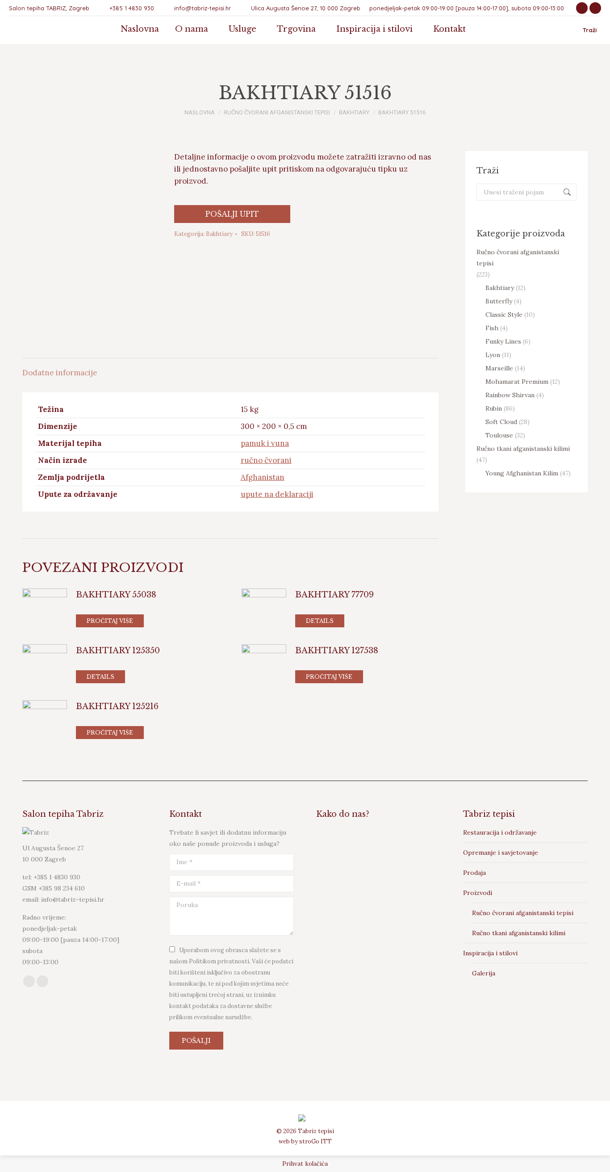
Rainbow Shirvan (510, 395)
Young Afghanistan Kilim (521, 473)
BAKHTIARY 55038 (116, 595)
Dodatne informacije (59, 373)
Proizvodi (477, 893)
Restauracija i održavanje (500, 832)
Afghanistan (262, 477)
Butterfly (498, 301)
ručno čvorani (266, 460)
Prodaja (474, 873)
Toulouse (499, 435)
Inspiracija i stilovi (490, 953)
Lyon (492, 355)
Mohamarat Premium (516, 382)
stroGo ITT (315, 1141)
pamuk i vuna (265, 443)
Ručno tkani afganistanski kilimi (523, 449)
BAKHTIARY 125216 (117, 706)
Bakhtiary (219, 234)
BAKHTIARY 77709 (334, 595)
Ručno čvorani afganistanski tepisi (517, 257)
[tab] (59, 368)
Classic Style (503, 315)
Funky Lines (503, 341)
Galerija (483, 973)
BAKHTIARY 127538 (336, 650)
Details (320, 621)
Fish (491, 328)
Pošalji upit (232, 214)
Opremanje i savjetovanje (500, 853)
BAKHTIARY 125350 (118, 650)
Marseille (499, 368)
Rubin (493, 408)
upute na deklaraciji (277, 494)
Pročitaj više (110, 621)
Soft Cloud (501, 422)
